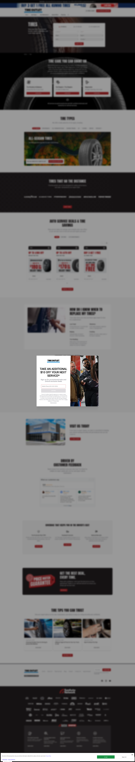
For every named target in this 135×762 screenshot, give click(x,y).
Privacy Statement (11, 759)
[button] (132, 754)
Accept (105, 757)
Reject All (124, 757)
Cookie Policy (4, 759)
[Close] (96, 358)
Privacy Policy (56, 400)
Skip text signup (53, 402)
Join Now (53, 390)
